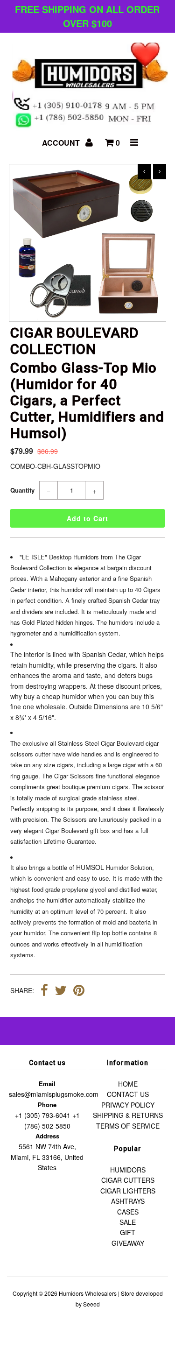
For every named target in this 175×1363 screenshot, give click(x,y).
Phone (47, 1104)
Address (47, 1135)
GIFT (127, 1232)
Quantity (22, 490)
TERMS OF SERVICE (128, 1125)
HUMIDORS (128, 1169)
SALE (127, 1222)
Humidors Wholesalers (88, 1293)
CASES (128, 1211)
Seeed (91, 1304)
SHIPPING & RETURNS (128, 1115)
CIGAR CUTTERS (127, 1180)
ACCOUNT (62, 142)
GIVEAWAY (128, 1243)
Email (47, 1083)
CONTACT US (128, 1094)
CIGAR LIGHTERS (127, 1190)
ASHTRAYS (128, 1201)
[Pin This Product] (78, 991)
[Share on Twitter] (61, 991)
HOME (128, 1083)
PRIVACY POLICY (127, 1104)
